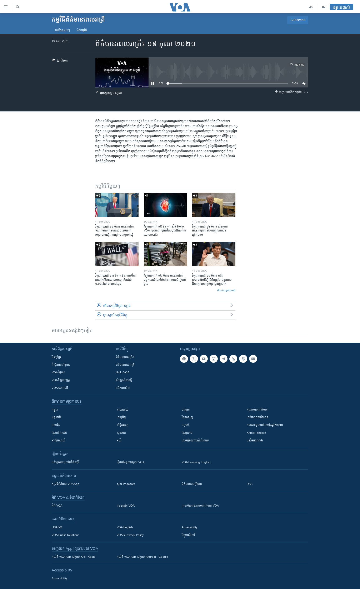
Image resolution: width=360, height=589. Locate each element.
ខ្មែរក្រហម (187, 432)
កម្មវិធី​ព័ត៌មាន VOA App (65, 483)
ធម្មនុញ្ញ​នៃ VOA (126, 505)
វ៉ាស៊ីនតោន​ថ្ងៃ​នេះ (61, 364)
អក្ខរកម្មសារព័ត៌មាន (257, 409)
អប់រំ (119, 440)
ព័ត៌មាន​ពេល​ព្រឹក (125, 357)
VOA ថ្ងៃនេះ (58, 372)
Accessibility (190, 527)
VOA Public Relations (65, 535)
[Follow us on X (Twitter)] (194, 359)
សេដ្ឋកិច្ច (121, 417)
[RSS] (233, 359)
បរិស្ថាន (186, 409)
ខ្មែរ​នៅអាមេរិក (59, 432)
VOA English (125, 527)
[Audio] (311, 7)
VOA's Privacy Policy (130, 535)
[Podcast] (243, 359)
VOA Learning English (196, 462)
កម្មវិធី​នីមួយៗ (62, 30)
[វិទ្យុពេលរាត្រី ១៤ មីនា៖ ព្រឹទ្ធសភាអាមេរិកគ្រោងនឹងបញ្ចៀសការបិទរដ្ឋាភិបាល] (213, 205)
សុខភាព (121, 432)
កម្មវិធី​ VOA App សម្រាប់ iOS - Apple (73, 556)
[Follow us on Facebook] (184, 359)
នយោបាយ (122, 409)
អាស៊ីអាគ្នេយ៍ (58, 440)
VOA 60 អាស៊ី (60, 387)
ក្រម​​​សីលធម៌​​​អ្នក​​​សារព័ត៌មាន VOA (200, 505)
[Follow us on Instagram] (214, 359)
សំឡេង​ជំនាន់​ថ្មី (124, 380)
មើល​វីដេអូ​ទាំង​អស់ (226, 290)
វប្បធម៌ (185, 425)
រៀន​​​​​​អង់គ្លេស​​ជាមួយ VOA (130, 462)
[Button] (60, 61)
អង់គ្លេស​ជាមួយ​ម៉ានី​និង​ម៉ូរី (65, 462)
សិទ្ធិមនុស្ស (122, 425)
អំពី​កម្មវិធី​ (81, 30)
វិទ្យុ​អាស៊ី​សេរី (188, 535)
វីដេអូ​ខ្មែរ (56, 357)
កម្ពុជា (55, 409)
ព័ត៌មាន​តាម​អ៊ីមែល (192, 483)
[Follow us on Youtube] (204, 359)
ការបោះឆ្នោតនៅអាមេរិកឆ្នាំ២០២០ (265, 425)
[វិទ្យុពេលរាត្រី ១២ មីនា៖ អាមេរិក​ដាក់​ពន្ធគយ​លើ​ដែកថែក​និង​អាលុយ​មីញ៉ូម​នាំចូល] (165, 254)
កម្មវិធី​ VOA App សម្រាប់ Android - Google (142, 556)
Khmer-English (256, 432)
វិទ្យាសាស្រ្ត (187, 417)
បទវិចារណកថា (255, 440)
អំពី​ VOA (57, 505)
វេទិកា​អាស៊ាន (123, 387)
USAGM (57, 527)
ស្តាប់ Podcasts (126, 483)
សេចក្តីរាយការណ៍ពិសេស (195, 440)
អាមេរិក (56, 425)
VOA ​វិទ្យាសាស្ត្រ (61, 380)
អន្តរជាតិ (56, 417)
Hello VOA (122, 372)
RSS (249, 483)
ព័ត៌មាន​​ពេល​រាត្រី (125, 364)
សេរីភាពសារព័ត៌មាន (257, 417)
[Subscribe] (253, 359)
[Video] (323, 7)
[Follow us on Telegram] (224, 359)
